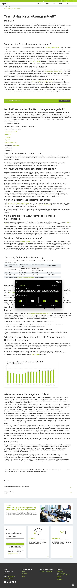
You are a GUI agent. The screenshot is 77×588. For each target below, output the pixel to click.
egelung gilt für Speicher (44, 204)
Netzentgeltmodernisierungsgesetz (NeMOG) (39, 313)
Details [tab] (38, 285)
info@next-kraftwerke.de (8, 578)
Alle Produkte (24, 573)
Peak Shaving (35, 354)
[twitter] (7, 582)
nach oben (73, 585)
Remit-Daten (59, 579)
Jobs (67, 3)
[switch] (32, 301)
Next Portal (47, 1)
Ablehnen (23, 305)
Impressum (59, 576)
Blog (54, 3)
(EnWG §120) (29, 315)
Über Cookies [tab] (54, 285)
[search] (72, 3)
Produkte (39, 3)
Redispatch (8, 134)
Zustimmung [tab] (22, 285)
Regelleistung (16, 145)
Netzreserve (8, 137)
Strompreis (11, 8)
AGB (58, 577)
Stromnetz (16, 8)
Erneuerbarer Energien (35, 61)
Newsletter (56, 1)
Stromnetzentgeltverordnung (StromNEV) (42, 81)
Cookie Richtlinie (60, 571)
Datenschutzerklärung (61, 573)
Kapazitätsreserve (9, 140)
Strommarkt (6, 8)
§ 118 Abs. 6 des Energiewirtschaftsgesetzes (18, 203)
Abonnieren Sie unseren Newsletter (46, 571)
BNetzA (19, 277)
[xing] (15, 582)
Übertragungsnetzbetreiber (52, 47)
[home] (5, 3)
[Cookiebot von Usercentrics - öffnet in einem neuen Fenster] (56, 282)
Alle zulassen (53, 305)
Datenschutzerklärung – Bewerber (63, 574)
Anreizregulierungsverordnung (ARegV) (54, 71)
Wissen (60, 3)
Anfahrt (23, 576)
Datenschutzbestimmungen (13, 553)
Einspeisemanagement (11, 131)
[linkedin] (13, 582)
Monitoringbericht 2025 (28, 277)
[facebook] (5, 582)
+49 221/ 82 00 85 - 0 (71, 1)
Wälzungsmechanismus (26, 241)
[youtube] (10, 582)
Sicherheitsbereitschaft (11, 142)
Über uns (47, 3)
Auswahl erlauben (38, 305)
